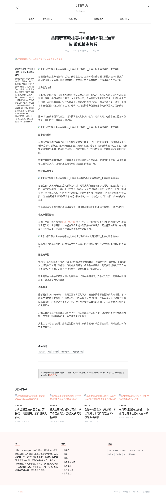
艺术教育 (118, 454)
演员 (125, 454)
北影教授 (67, 474)
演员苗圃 (42, 352)
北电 (66, 458)
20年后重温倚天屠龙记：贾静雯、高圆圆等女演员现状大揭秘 (31, 413)
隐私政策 (136, 492)
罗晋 (49, 352)
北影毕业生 (68, 470)
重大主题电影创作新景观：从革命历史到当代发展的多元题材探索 (65, 413)
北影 (66, 454)
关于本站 (117, 492)
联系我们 (52, 375)
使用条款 (126, 492)
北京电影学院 (68, 222)
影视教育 (132, 454)
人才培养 (123, 450)
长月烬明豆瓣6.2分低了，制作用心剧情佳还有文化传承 (134, 411)
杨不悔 (55, 352)
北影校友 (67, 466)
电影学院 (140, 450)
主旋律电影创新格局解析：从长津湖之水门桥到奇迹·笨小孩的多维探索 (100, 413)
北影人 (67, 450)
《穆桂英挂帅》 (65, 352)
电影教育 (132, 450)
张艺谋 (110, 454)
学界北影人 (83, 33)
